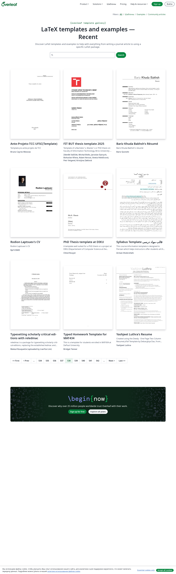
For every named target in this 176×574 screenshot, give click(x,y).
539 (76, 360)
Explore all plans (98, 411)
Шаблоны (129, 14)
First (15, 360)
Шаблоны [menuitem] (111, 4)
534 (40, 360)
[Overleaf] (9, 4)
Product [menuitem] (83, 4)
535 (47, 360)
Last (122, 360)
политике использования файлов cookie (63, 571)
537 (61, 360)
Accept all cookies (165, 570)
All (121, 14)
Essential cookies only (146, 570)
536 (54, 360)
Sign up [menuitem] (157, 4)
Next (112, 360)
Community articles (157, 14)
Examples (141, 14)
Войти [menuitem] (169, 4)
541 (90, 360)
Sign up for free (77, 411)
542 (97, 360)
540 (83, 360)
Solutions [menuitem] (97, 4)
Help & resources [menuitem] (138, 4)
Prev (26, 360)
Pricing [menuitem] (123, 4)
